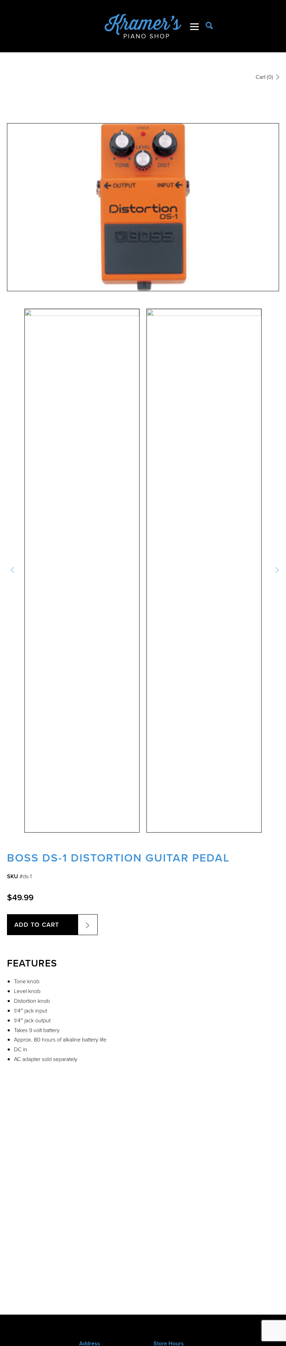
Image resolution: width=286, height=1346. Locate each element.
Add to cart (36, 924)
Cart (264, 77)
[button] (12, 570)
